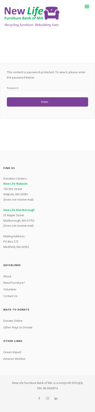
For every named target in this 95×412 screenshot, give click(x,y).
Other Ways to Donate (17, 327)
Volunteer (10, 289)
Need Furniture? (14, 283)
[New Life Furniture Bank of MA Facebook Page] (39, 399)
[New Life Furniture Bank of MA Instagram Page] (47, 399)
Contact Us (10, 296)
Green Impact (12, 352)
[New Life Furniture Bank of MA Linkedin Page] (55, 399)
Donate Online (13, 321)
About (7, 276)
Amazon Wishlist (14, 359)
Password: (13, 88)
